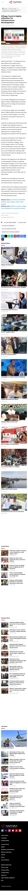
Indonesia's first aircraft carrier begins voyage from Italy (17, 653)
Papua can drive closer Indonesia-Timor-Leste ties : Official (17, 559)
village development (10, 222)
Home (5, 8)
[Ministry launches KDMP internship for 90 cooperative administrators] (14, 300)
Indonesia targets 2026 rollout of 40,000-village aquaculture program (14, 398)
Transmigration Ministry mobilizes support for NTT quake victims (14, 331)
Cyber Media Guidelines (8, 877)
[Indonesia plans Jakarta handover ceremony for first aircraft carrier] (4, 646)
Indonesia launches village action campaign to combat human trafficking (13, 376)
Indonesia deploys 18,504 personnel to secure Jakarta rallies (17, 624)
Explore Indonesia (6, 852)
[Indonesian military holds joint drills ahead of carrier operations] (14, 738)
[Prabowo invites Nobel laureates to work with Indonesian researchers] (4, 582)
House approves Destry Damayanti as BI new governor (16, 797)
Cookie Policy (5, 872)
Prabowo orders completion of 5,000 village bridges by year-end (12, 421)
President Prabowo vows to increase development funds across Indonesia (12, 510)
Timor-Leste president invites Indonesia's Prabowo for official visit (17, 574)
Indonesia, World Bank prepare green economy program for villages (12, 465)
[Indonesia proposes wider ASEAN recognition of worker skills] (4, 783)
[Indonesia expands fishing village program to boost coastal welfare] (14, 345)
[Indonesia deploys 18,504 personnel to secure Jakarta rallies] (4, 624)
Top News (4, 726)
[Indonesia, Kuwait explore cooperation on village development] (14, 255)
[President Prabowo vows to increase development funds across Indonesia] (14, 502)
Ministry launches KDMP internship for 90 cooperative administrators (13, 308)
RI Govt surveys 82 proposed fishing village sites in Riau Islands (12, 488)
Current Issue (12, 8)
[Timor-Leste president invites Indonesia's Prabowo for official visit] (4, 575)
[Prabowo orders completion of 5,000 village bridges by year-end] (14, 412)
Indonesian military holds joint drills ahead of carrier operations (14, 747)
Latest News (5, 546)
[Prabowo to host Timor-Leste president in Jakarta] (4, 769)
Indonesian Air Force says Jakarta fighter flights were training (17, 753)
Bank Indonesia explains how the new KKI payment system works (17, 638)
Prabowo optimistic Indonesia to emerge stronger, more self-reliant (17, 805)
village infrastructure (9, 228)
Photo (3, 857)
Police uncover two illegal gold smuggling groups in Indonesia (16, 567)
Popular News (5, 618)
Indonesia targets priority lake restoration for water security (16, 775)
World (2, 847)
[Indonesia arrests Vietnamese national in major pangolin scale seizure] (4, 661)
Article (3, 854)
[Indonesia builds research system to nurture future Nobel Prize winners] (4, 683)
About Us (3, 875)
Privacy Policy (5, 870)
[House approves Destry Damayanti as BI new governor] (4, 798)
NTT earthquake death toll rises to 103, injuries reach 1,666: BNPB (17, 675)
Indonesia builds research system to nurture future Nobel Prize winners (16, 682)
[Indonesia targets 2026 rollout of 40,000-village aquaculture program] (14, 390)
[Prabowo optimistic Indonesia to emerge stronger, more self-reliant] (4, 805)
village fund (22, 222)
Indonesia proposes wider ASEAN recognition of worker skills (17, 783)
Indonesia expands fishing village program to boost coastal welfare (14, 353)
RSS (2, 880)
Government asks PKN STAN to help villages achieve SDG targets (13, 202)
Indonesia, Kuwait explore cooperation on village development (13, 264)
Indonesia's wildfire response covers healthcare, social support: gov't (17, 552)
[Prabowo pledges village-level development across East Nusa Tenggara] (14, 277)
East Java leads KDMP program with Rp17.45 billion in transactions (12, 443)
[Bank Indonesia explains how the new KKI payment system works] (4, 639)
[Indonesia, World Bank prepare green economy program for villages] (14, 457)
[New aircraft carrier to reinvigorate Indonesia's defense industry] (4, 668)
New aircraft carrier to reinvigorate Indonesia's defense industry (16, 668)
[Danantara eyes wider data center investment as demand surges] (4, 790)
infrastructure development (11, 231)
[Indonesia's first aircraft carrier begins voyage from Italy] (4, 653)
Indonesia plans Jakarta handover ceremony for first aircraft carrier (17, 646)
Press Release (5, 860)
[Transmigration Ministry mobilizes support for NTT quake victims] (14, 322)
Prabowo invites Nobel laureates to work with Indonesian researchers (16, 582)
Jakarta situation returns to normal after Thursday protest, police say (17, 761)
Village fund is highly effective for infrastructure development (11, 10)
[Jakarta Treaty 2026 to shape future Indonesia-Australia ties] (4, 690)
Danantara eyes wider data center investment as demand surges (17, 790)
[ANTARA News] (15, 2)
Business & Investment (7, 849)
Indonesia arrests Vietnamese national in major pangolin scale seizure (17, 660)
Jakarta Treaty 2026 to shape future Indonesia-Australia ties (17, 690)
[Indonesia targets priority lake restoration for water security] (4, 776)
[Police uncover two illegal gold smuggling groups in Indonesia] (4, 567)
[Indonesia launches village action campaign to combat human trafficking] (14, 367)
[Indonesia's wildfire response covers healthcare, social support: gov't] (4, 553)
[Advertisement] (14, 530)
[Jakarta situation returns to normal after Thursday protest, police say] (4, 761)
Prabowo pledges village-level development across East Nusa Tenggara (13, 286)
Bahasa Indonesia (6, 865)
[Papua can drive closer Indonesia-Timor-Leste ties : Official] (4, 560)
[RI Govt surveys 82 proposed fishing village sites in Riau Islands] (14, 479)
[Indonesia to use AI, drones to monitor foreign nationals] (4, 632)
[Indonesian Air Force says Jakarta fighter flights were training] (4, 754)
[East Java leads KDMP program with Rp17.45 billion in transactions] (14, 434)
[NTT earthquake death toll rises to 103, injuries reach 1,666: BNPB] (4, 676)
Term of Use (4, 867)
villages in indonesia (8, 225)
